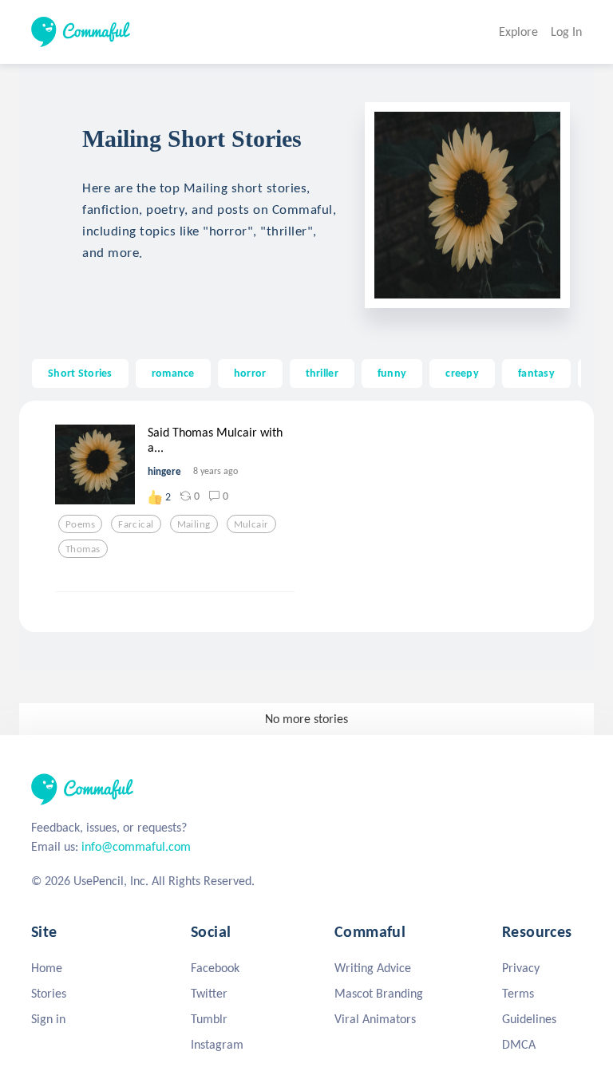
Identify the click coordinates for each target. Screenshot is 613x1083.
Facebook (215, 967)
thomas (83, 549)
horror (250, 373)
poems (80, 524)
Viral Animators (375, 1018)
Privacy (521, 967)
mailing (194, 524)
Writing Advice (372, 967)
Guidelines (529, 1018)
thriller (322, 373)
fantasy (536, 373)
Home (46, 967)
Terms (518, 993)
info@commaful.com (136, 846)
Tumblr (209, 1018)
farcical (135, 524)
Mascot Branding (378, 993)
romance (173, 373)
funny (392, 373)
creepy (462, 373)
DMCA (519, 1044)
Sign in (48, 1018)
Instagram (217, 1044)
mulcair (251, 524)
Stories (48, 993)
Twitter (209, 993)
